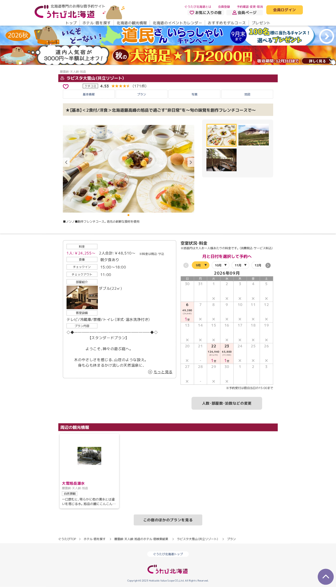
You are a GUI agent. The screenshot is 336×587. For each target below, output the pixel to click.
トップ (71, 22)
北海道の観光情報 (132, 22)
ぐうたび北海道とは (197, 7)
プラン (141, 94)
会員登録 (224, 7)
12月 (258, 265)
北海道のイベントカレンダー (177, 22)
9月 (198, 265)
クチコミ (90, 86)
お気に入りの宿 (208, 12)
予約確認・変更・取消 (250, 7)
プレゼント (261, 22)
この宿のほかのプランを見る (168, 519)
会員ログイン (284, 10)
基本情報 (89, 94)
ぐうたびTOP (67, 539)
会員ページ (247, 12)
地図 (247, 94)
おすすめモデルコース (227, 22)
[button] (190, 162)
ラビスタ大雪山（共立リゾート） (95, 78)
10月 (218, 265)
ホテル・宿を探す (97, 22)
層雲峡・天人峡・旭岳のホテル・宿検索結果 (141, 539)
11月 (238, 265)
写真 (194, 94)
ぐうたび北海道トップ (168, 554)
